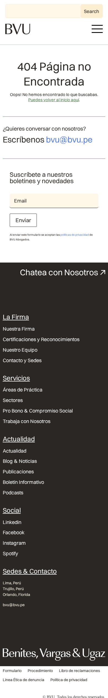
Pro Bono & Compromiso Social (38, 411)
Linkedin (12, 522)
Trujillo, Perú (13, 588)
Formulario (12, 670)
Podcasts (13, 493)
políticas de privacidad (74, 235)
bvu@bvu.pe (69, 139)
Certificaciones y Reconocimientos (41, 339)
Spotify (10, 554)
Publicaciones (18, 472)
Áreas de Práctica (22, 390)
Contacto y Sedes (22, 360)
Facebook (14, 533)
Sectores (13, 400)
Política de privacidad (68, 680)
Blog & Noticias (20, 461)
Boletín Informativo (23, 482)
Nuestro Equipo (20, 350)
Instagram (14, 543)
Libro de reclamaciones (79, 670)
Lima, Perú (12, 582)
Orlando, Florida (16, 594)
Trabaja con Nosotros (26, 421)
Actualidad (14, 451)
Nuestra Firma (19, 329)
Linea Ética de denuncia (23, 680)
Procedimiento (40, 670)
